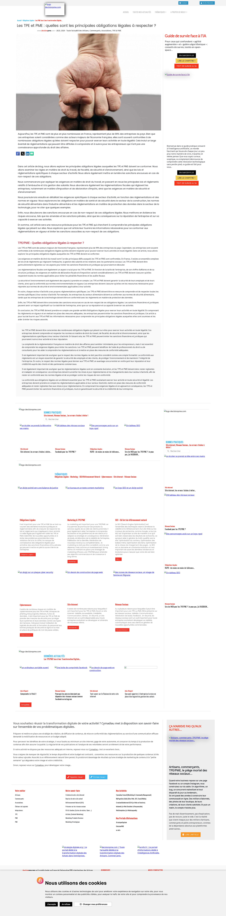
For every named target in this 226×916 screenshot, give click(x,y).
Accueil (19, 20)
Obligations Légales (96, 449)
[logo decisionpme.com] (55, 9)
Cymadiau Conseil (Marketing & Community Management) (133, 795)
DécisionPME (120, 826)
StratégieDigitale (121, 822)
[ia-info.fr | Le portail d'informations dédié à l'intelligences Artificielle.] (150, 851)
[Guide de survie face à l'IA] (186, 106)
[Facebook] (18, 153)
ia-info (118, 830)
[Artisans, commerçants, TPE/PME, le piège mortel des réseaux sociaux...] (190, 748)
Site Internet (24, 449)
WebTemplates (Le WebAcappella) (126, 810)
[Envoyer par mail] (32, 153)
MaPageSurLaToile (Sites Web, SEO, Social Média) (131, 798)
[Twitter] (22, 153)
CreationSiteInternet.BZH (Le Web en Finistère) (130, 802)
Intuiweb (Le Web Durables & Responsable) (129, 806)
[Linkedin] (27, 153)
